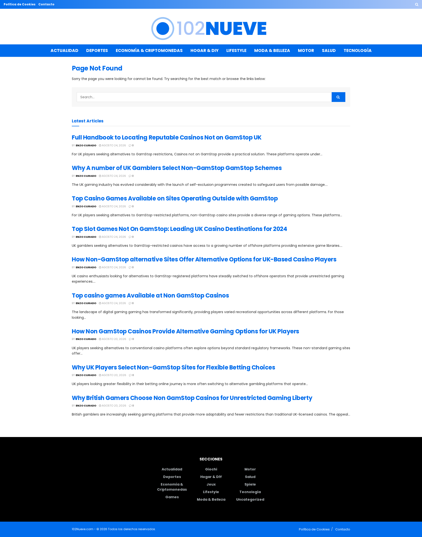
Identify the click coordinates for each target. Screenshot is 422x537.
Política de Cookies (19, 4)
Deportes (97, 50)
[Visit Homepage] (211, 26)
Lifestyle (236, 50)
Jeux (211, 484)
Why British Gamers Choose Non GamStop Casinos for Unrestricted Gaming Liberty (192, 398)
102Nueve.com (82, 529)
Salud (329, 50)
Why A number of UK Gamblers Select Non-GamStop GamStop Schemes (177, 168)
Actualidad (64, 50)
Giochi (211, 469)
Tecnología (358, 50)
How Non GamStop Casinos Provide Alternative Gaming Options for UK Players (185, 331)
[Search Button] (416, 4)
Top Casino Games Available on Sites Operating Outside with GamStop (175, 198)
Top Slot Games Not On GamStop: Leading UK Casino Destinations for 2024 (179, 229)
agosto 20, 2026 (113, 339)
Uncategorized (250, 499)
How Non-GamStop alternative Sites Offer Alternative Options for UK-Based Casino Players (204, 259)
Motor (306, 50)
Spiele (250, 484)
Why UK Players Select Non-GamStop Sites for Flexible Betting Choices (173, 367)
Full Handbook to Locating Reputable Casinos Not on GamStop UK (167, 137)
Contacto (46, 4)
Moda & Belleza (272, 50)
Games (172, 497)
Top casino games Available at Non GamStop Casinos (150, 295)
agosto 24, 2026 (113, 145)
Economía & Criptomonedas (149, 50)
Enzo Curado (86, 145)
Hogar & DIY (204, 50)
